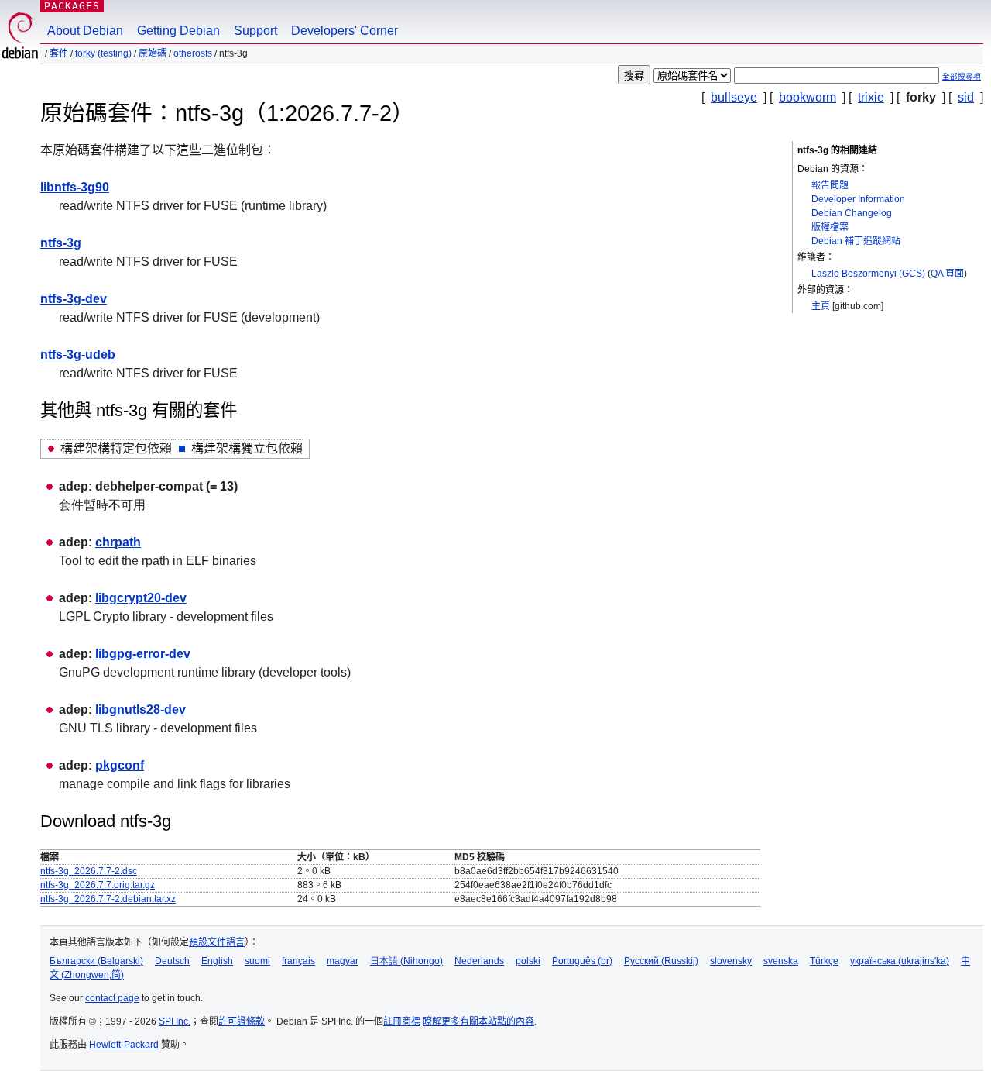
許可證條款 (241, 1021)
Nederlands (479, 961)
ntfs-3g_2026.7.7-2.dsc (88, 871)
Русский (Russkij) (661, 961)
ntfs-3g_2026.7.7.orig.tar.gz (97, 885)
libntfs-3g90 (74, 187)
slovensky (731, 961)
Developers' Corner (344, 30)
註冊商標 (401, 1021)
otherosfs (192, 53)
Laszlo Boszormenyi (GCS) (868, 273)
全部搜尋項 (961, 76)
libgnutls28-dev (140, 709)
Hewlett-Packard (124, 1044)
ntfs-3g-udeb (77, 354)
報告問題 (830, 185)
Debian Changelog (851, 213)
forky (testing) (103, 53)
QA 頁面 (947, 273)
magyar (342, 961)
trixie (871, 97)
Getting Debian (178, 30)
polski (528, 961)
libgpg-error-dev (142, 653)
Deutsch (172, 961)
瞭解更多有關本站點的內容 (478, 1021)
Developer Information (858, 199)
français (298, 961)
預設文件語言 (217, 942)
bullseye (734, 97)
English (217, 961)
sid (966, 97)
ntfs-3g (60, 243)
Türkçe (824, 961)
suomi (257, 961)
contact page (112, 998)
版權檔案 (830, 227)
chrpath (118, 542)
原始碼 (152, 53)
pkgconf (119, 765)
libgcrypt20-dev (141, 597)
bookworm (807, 97)
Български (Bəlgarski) (96, 961)
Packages (72, 6)
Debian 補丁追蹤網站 (855, 241)
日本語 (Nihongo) (406, 961)
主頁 (820, 306)
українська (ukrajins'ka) (899, 961)
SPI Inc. (174, 1021)
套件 (59, 53)
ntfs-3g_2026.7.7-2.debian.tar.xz (108, 899)
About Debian (85, 30)
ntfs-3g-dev (73, 298)
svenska (780, 961)
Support (255, 30)
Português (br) (582, 961)
